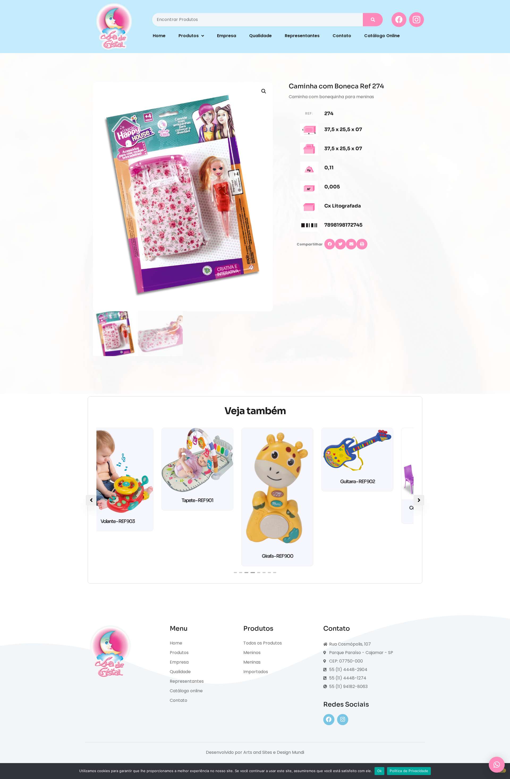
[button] (264, 91)
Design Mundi (290, 752)
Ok (379, 771)
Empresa (226, 36)
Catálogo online (186, 691)
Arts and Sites (257, 752)
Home (159, 36)
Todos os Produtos (262, 643)
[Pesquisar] (373, 19)
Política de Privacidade (409, 771)
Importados (255, 672)
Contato (342, 36)
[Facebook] (328, 719)
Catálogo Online (382, 36)
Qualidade (260, 36)
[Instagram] (342, 719)
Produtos (188, 36)
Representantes (302, 36)
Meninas (252, 662)
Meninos (252, 653)
